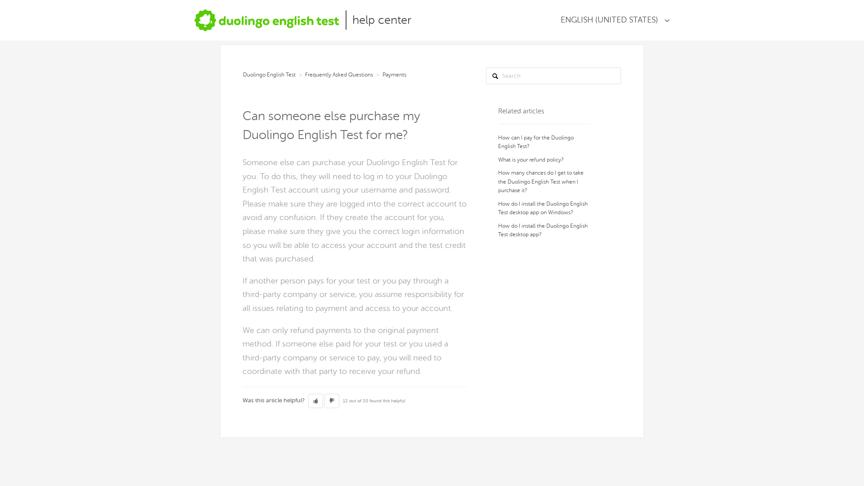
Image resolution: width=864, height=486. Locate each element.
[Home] (267, 20)
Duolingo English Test (269, 75)
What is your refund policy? (530, 160)
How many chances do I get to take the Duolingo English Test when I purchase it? (541, 182)
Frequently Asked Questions (339, 75)
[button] (315, 401)
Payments (394, 75)
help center (381, 20)
